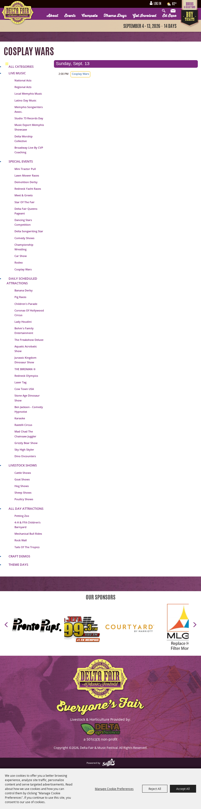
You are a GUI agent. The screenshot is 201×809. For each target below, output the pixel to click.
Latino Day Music (25, 100)
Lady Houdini (23, 321)
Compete (90, 15)
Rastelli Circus (23, 425)
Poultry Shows (23, 499)
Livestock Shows (23, 465)
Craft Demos (19, 556)
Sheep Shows (22, 492)
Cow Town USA (24, 389)
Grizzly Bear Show (26, 443)
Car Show (20, 256)
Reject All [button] (155, 789)
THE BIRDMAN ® (25, 369)
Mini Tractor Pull (25, 169)
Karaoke (19, 418)
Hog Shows (21, 486)
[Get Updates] (173, 11)
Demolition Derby (26, 182)
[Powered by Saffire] (108, 763)
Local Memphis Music (28, 93)
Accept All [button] (183, 789)
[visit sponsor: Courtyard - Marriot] (106, 629)
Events (69, 15)
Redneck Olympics (26, 375)
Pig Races (20, 297)
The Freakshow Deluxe (28, 340)
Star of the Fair (24, 202)
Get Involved (144, 15)
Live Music (17, 73)
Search (165, 11)
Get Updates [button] (173, 11)
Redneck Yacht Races (27, 188)
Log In (157, 4)
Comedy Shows (24, 238)
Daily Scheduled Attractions (22, 280)
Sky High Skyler (24, 449)
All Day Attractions (26, 508)
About (52, 15)
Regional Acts (22, 87)
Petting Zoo (21, 516)
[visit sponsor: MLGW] (160, 629)
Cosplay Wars (23, 269)
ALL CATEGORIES (21, 66)
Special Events (21, 161)
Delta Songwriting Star (28, 231)
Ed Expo (169, 15)
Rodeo (18, 262)
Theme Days (115, 15)
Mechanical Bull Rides (28, 533)
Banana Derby (23, 290)
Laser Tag (20, 382)
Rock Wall (20, 540)
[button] (6, 624)
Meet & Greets (23, 195)
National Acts (22, 80)
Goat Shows (22, 479)
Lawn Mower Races (26, 175)
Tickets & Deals (190, 18)
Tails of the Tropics (26, 547)
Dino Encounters (25, 456)
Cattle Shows (22, 473)
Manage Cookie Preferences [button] (114, 789)
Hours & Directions (190, 4)
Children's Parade (25, 304)
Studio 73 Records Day (28, 118)
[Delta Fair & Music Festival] (18, 13)
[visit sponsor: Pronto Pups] (38, 626)
